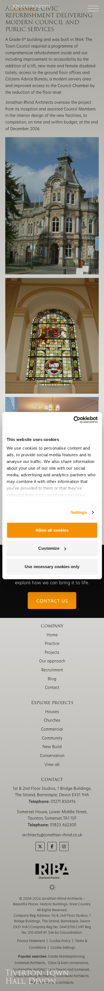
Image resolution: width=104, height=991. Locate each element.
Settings (79, 512)
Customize (48, 548)
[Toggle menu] (93, 8)
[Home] (27, 8)
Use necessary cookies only (52, 566)
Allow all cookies (52, 529)
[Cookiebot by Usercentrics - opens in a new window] (74, 419)
